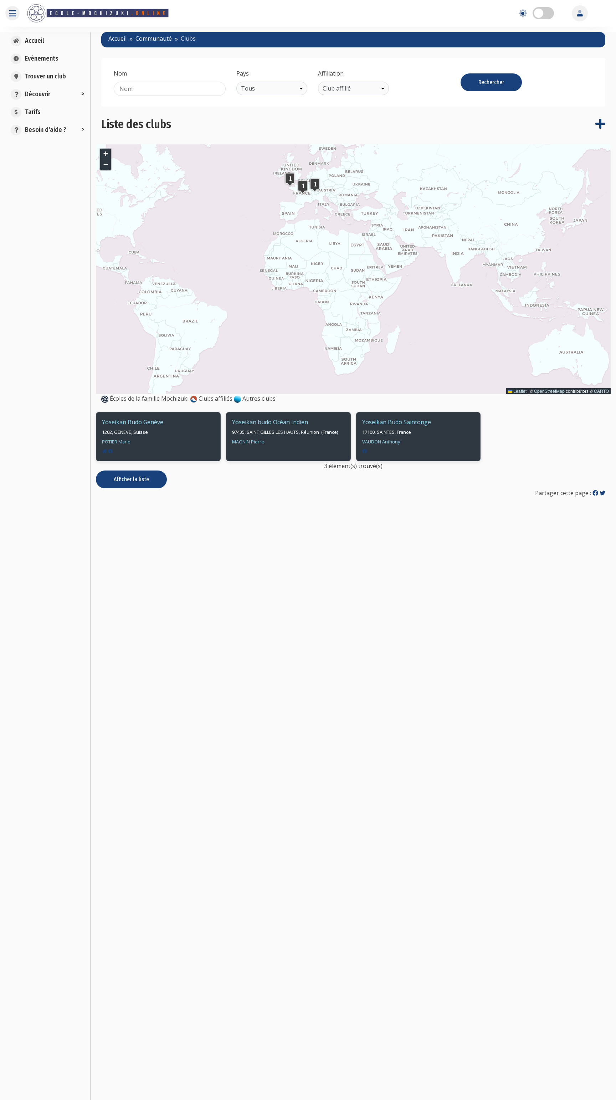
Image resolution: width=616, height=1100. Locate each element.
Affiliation (331, 73)
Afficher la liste (131, 479)
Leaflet (519, 391)
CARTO (601, 391)
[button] (302, 186)
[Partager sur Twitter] (602, 493)
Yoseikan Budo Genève (132, 422)
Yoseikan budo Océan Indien (270, 422)
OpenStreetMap (549, 391)
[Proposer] (600, 124)
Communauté (153, 38)
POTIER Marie (116, 441)
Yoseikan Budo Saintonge (396, 422)
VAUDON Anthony (381, 441)
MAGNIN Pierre (248, 441)
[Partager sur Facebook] (595, 493)
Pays (242, 73)
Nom (120, 73)
